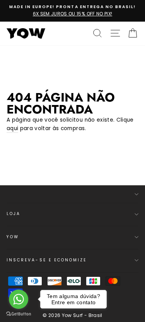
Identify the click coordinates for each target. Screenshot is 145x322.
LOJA (13, 214)
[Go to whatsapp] (18, 299)
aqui (12, 128)
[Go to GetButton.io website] (18, 314)
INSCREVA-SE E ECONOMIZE (47, 260)
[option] (72, 11)
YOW (13, 237)
